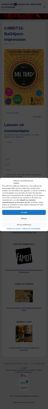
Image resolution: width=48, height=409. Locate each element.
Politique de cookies (14, 228)
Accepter (24, 212)
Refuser (24, 218)
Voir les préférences (24, 225)
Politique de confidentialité (31, 228)
